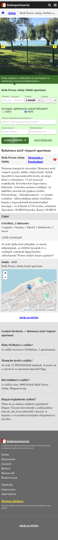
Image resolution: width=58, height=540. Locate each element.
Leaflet (28, 310)
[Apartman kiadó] (3, 5)
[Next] (55, 46)
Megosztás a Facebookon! (35, 159)
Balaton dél (7, 473)
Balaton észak (9, 477)
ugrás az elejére (29, 317)
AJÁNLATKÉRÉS (13, 140)
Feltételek (7, 485)
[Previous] (3, 46)
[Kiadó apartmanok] (2, 13)
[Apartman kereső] (51, 5)
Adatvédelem (43, 140)
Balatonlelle (8, 459)
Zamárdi (6, 464)
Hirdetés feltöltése (12, 501)
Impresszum (8, 489)
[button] (29, 287)
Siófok (12, 13)
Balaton (5, 468)
